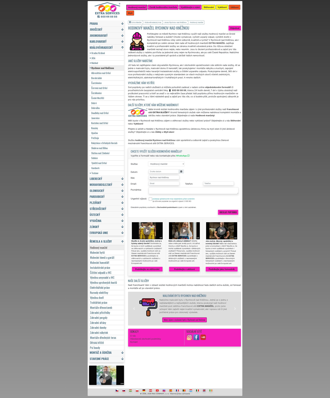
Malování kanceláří (99, 262)
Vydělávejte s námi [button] (190, 7)
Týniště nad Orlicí (99, 163)
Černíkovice (96, 93)
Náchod (94, 63)
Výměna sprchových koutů (103, 282)
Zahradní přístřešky (100, 312)
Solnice (94, 158)
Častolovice (96, 83)
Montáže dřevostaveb (101, 307)
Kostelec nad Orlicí (99, 123)
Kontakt (134, 342)
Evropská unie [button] (99, 232)
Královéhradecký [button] (101, 47)
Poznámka (136, 189)
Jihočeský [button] (96, 29)
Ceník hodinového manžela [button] (163, 7)
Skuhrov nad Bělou (99, 148)
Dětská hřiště (97, 342)
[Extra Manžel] (107, 8)
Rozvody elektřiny (99, 292)
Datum (134, 172)
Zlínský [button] (94, 227)
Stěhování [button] (209, 7)
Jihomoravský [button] (99, 35)
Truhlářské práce (98, 302)
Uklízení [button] (235, 7)
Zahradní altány (98, 322)
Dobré (94, 103)
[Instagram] (189, 337)
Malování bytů (97, 252)
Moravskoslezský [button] (101, 184)
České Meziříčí (97, 98)
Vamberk (95, 168)
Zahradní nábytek (99, 332)
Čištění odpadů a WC (100, 272)
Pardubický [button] (97, 196)
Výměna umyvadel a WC (102, 277)
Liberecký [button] (96, 178)
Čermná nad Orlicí (99, 88)
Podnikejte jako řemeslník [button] (222, 269)
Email (133, 183)
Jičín (93, 58)
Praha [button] (94, 23)
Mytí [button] (130, 13)
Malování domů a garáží (102, 257)
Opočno (94, 133)
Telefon (188, 183)
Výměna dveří (97, 297)
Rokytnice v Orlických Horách (104, 143)
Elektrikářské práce (100, 287)
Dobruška (95, 108)
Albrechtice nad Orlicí (101, 73)
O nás (133, 335)
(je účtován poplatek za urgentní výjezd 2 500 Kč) (171, 201)
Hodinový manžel (98, 247)
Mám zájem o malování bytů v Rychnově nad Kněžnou (184, 319)
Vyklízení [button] (222, 7)
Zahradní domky (98, 327)
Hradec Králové (98, 53)
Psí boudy (95, 347)
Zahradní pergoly (98, 317)
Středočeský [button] (98, 208)
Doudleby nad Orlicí (100, 113)
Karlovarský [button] (98, 41)
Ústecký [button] (95, 214)
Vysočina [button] (95, 220)
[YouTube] (203, 337)
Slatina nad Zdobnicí (100, 153)
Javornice (95, 118)
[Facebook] (196, 337)
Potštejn (95, 138)
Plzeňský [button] (95, 202)
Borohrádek (96, 78)
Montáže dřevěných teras (103, 337)
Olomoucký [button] (97, 190)
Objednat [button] (234, 28)
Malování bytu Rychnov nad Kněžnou (184, 295)
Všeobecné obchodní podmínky (145, 339)
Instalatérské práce (100, 267)
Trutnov (94, 173)
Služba (134, 164)
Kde (132, 178)
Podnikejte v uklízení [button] (184, 269)
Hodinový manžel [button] (137, 7)
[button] (134, 308)
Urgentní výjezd (138, 198)
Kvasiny (94, 128)
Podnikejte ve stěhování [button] (147, 269)
